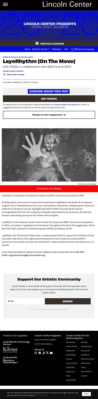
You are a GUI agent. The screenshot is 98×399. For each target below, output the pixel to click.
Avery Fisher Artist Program (45, 340)
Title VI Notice (86, 372)
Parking (84, 342)
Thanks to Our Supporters (15, 335)
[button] (49, 43)
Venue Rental (71, 380)
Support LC (70, 372)
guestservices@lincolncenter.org (27, 255)
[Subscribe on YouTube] (51, 353)
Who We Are (70, 342)
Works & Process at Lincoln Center (18, 57)
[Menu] (5, 4)
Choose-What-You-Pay (64, 104)
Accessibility (71, 355)
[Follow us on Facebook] (40, 353)
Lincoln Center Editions (43, 344)
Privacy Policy (86, 346)
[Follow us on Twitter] (48, 353)
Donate (68, 301)
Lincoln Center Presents (13, 71)
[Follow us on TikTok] (44, 353)
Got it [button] (86, 394)
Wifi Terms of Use (87, 359)
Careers (69, 359)
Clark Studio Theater (15, 74)
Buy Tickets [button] (49, 98)
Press (68, 376)
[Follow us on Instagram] (36, 353)
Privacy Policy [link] (42, 395)
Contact (84, 376)
